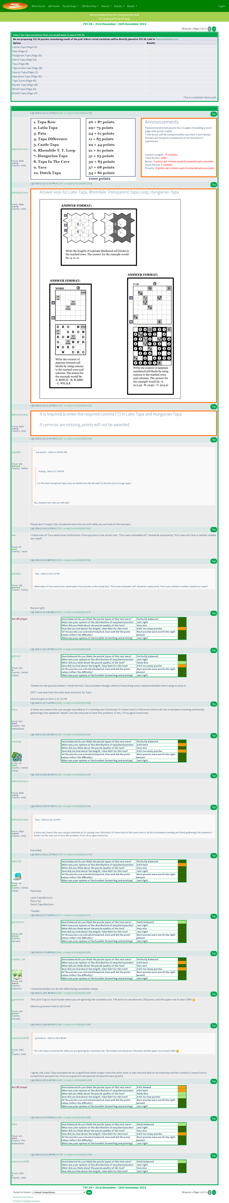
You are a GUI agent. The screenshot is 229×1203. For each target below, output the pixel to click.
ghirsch (16, 656)
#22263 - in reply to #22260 (68, 806)
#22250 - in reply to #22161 (69, 183)
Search (105, 6)
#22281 (86, 952)
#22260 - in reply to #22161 (68, 702)
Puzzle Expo (69, 6)
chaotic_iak (18, 959)
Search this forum (23, 1197)
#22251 (87, 405)
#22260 (86, 702)
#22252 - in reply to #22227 (69, 438)
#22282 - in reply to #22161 (68, 992)
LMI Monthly (89, 6)
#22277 (86, 915)
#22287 (87, 1080)
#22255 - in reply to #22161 (68, 528)
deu (14, 535)
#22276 (87, 854)
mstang (16, 741)
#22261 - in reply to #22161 (68, 734)
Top (214, 114)
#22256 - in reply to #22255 (68, 560)
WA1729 (16, 861)
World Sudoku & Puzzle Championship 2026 (114, 14)
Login (221, 6)
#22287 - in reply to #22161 (69, 1080)
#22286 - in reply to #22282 (68, 1024)
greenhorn (18, 922)
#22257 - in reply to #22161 (68, 612)
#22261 (86, 734)
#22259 (86, 649)
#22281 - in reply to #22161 (68, 952)
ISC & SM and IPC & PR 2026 (114, 18)
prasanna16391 (20, 1038)
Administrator (20, 149)
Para (14, 709)
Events (118, 6)
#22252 (87, 438)
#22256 (86, 560)
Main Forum (39, 6)
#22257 (86, 612)
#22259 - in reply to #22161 (68, 649)
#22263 (86, 806)
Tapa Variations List (167, 39)
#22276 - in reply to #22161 (69, 854)
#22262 (86, 774)
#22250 (87, 183)
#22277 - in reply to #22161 (68, 915)
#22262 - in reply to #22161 (68, 774)
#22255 (86, 528)
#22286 (86, 1024)
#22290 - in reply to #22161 (69, 1154)
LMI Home (54, 6)
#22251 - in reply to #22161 (69, 405)
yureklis (16, 452)
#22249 (87, 112)
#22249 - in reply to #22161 (69, 112)
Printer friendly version (26, 1201)
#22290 (87, 1154)
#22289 (86, 1117)
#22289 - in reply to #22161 (68, 1117)
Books (131, 6)
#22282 (86, 992)
